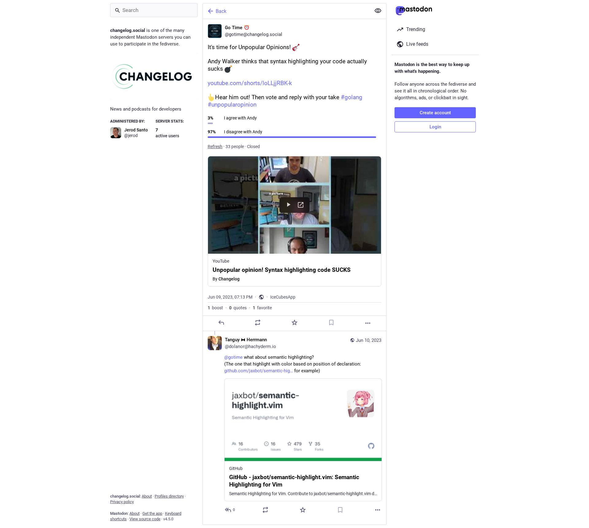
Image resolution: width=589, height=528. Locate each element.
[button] (294, 221)
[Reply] (221, 322)
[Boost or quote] (257, 322)
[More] (367, 323)
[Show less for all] (378, 10)
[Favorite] (294, 322)
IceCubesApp (282, 297)
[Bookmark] (331, 322)
